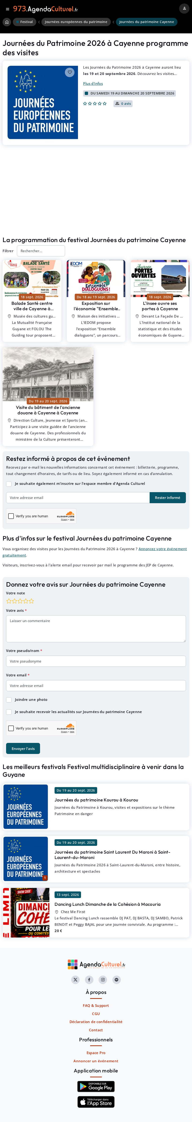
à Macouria (108, 904)
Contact (96, 1030)
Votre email (17, 675)
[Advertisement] (96, 198)
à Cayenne (32, 308)
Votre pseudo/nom (23, 650)
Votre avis (15, 610)
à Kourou (96, 800)
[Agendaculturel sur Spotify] (116, 980)
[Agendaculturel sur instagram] (103, 980)
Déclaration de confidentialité (96, 1021)
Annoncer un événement (96, 1061)
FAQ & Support (96, 1005)
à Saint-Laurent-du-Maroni (112, 854)
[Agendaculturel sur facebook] (89, 980)
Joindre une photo (31, 699)
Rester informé (167, 497)
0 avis (126, 104)
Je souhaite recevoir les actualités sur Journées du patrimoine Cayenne (78, 711)
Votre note (15, 593)
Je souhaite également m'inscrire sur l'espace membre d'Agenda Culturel (80, 483)
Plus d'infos (93, 83)
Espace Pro (96, 1052)
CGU (96, 1013)
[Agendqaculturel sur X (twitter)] (75, 980)
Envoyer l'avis (23, 748)
